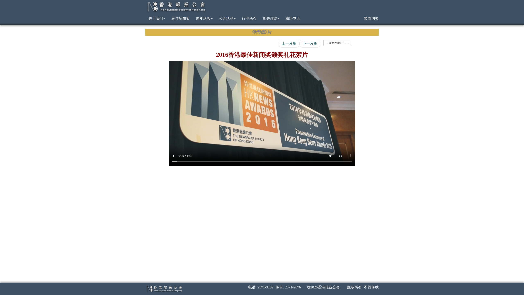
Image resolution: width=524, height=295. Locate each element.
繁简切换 (371, 18)
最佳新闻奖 (180, 18)
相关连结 (270, 18)
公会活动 (226, 18)
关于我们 (155, 18)
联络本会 (293, 18)
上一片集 (289, 43)
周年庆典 (203, 18)
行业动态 (249, 18)
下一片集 (310, 43)
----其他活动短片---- (337, 42)
